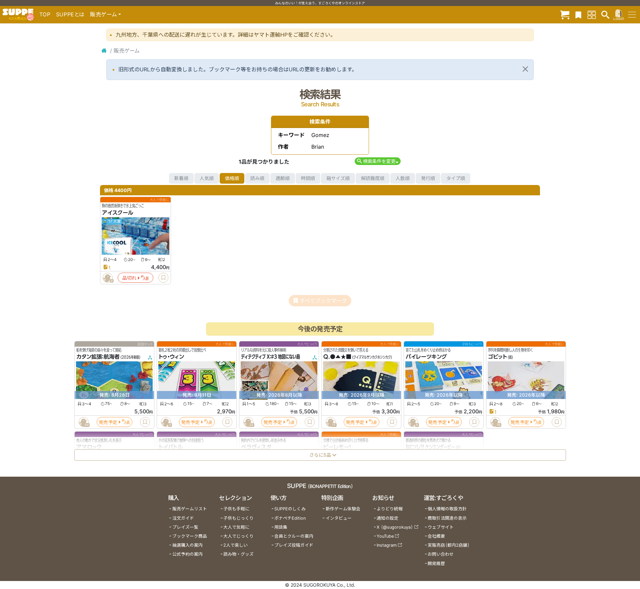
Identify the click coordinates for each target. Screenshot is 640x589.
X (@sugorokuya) (395, 527)
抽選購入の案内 (187, 545)
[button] (377, 161)
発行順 (428, 178)
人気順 (207, 178)
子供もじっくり (238, 518)
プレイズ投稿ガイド (293, 545)
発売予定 (108, 422)
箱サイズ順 (338, 178)
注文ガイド (183, 518)
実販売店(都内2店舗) (449, 545)
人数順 (403, 178)
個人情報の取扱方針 (447, 508)
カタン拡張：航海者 (98, 357)
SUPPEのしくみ (290, 508)
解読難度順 (372, 178)
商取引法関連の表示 (447, 518)
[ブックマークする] (163, 278)
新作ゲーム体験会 (343, 508)
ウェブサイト (441, 527)
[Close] (525, 69)
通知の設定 (387, 518)
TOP (45, 14)
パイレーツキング (426, 357)
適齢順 (283, 178)
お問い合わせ (441, 554)
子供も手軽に (236, 508)
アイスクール (117, 212)
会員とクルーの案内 (293, 536)
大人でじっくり (238, 536)
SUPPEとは (70, 14)
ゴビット (497, 357)
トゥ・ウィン (171, 357)
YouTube (385, 536)
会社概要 (436, 536)
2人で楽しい (235, 545)
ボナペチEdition (290, 518)
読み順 (257, 178)
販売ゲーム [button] (103, 14)
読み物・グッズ (238, 554)
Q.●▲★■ (337, 357)
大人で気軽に (236, 527)
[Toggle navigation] (632, 14)
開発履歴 (436, 563)
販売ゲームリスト (189, 508)
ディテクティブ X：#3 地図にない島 (270, 357)
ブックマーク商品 (189, 536)
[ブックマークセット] (578, 14)
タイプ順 (455, 178)
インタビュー (339, 518)
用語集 (280, 527)
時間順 (308, 178)
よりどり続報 (390, 508)
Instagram (387, 545)
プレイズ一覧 (185, 527)
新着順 (181, 178)
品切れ (129, 278)
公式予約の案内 (187, 554)
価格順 (232, 178)
